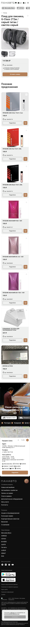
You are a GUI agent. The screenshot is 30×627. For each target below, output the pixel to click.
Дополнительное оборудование (12, 499)
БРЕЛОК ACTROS (8, 366)
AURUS (3, 550)
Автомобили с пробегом (9, 490)
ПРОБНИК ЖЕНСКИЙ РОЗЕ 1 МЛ (12, 221)
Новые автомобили (7, 487)
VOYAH (3, 539)
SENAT (3, 553)
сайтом (12, 612)
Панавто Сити (11, 418)
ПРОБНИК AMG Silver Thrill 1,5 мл (13, 113)
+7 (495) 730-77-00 (7, 452)
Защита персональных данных (9, 584)
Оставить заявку (15, 74)
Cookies (3, 594)
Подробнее (12, 123)
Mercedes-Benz (6, 533)
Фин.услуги (5, 502)
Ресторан (7, 423)
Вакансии (4, 522)
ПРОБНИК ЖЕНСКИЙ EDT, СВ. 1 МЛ (13, 256)
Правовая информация (7, 592)
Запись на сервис (7, 493)
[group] (8, 8)
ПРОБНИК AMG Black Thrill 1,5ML (12, 185)
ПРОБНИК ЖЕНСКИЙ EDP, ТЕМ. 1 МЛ (13, 292)
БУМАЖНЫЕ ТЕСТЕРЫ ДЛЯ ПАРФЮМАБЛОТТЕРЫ (11, 329)
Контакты (4, 505)
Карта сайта (4, 589)
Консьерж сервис (7, 516)
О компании (5, 525)
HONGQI (4, 536)
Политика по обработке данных (9, 587)
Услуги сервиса (6, 496)
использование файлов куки (11, 614)
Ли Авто (4, 547)
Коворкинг (17, 423)
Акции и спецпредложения (10, 513)
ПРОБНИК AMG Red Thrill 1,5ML (12, 149)
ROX (2, 556)
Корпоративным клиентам (10, 519)
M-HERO (4, 541)
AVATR (3, 544)
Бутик (27, 423)
